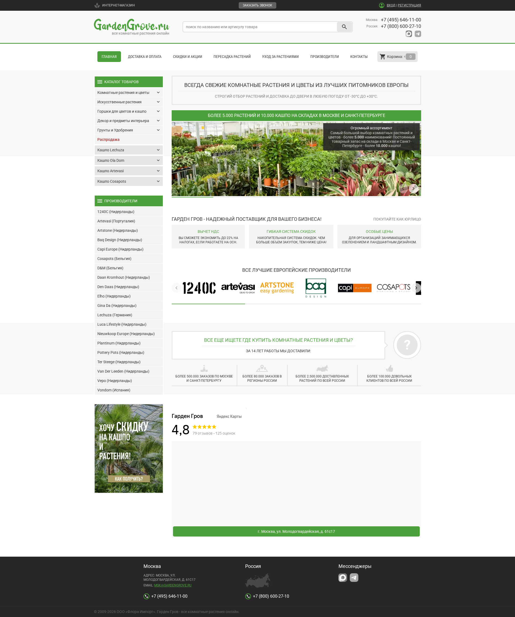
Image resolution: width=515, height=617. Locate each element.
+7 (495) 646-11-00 (401, 20)
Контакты (359, 56)
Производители (324, 56)
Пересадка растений (232, 56)
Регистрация (409, 5)
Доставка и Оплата (144, 56)
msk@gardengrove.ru (173, 585)
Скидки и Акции (187, 56)
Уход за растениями (280, 56)
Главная (109, 56)
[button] (403, 188)
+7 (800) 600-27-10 (401, 26)
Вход (391, 5)
